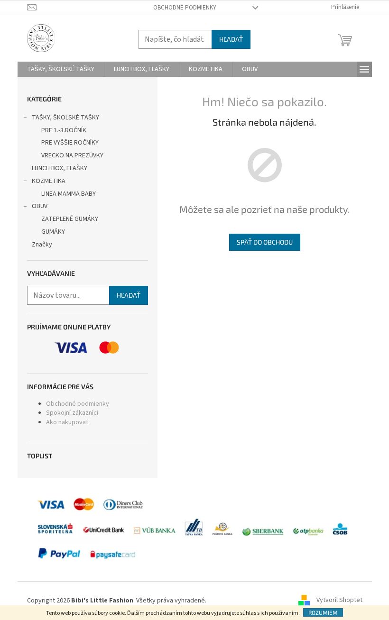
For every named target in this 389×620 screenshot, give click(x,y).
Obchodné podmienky (184, 7)
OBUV (39, 206)
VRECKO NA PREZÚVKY (72, 155)
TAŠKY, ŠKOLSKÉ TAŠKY (65, 117)
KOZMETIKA (48, 181)
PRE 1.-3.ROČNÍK (63, 130)
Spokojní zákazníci (72, 413)
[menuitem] (61, 69)
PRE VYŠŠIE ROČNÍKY (70, 142)
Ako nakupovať (67, 422)
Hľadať (231, 39)
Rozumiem (323, 612)
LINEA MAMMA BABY (68, 194)
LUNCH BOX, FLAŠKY (59, 168)
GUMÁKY (53, 232)
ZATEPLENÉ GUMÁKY (69, 219)
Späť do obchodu (265, 242)
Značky (42, 244)
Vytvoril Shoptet (339, 600)
